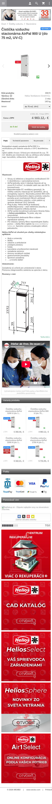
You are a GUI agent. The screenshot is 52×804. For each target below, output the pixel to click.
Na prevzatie (38, 141)
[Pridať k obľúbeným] (32, 516)
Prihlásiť (48, 790)
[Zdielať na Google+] (28, 516)
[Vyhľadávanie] (36, 3)
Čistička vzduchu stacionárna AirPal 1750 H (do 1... (38, 440)
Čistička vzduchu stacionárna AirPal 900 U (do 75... (38, 411)
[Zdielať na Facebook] (19, 516)
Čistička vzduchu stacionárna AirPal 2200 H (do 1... (13, 440)
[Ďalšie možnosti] (49, 3)
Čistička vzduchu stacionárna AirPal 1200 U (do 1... (13, 411)
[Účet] (30, 3)
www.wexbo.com (33, 790)
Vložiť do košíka (38, 127)
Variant (3, 106)
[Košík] (43, 3)
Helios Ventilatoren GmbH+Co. (38, 96)
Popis (5, 141)
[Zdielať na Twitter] (23, 516)
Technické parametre (21, 141)
